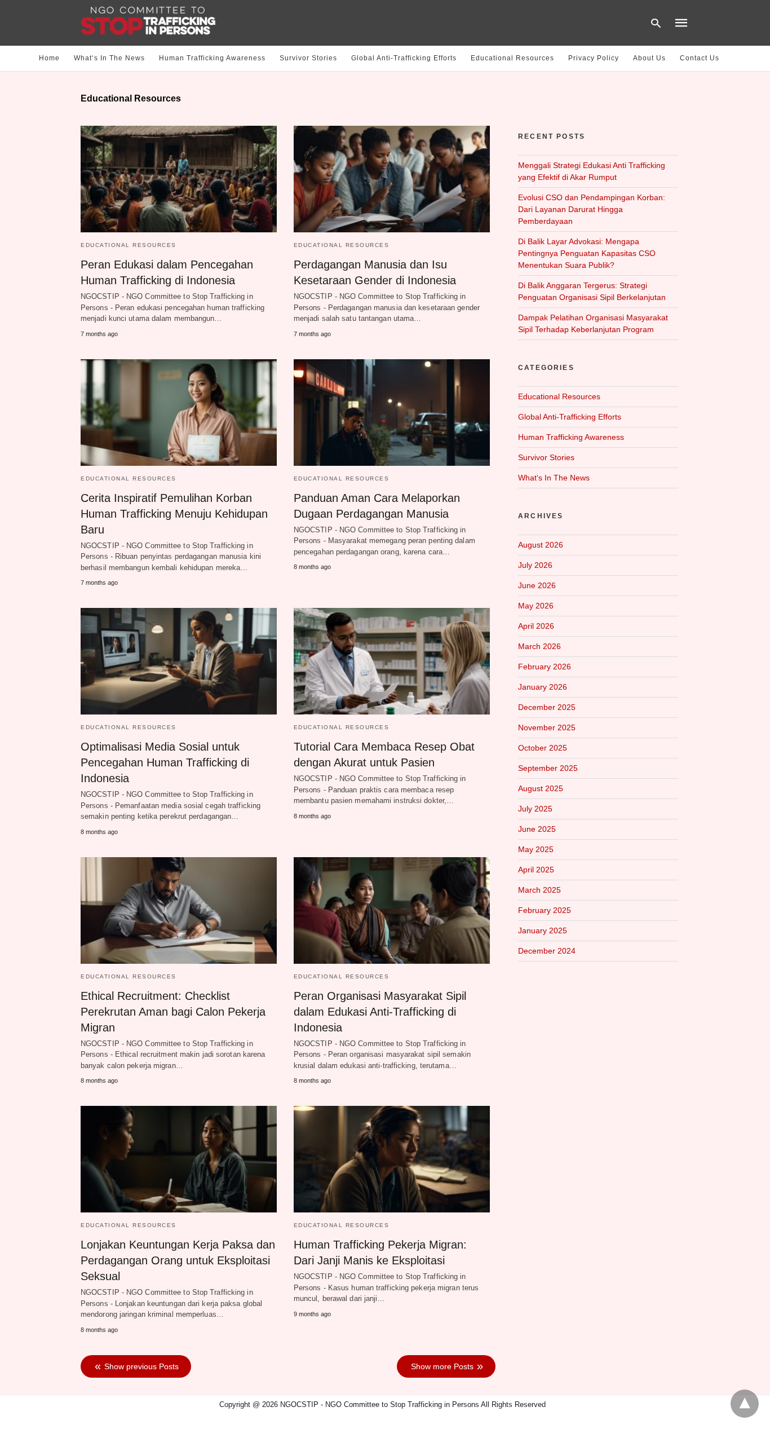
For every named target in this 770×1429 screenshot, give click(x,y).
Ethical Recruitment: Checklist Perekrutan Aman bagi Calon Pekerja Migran (173, 1012)
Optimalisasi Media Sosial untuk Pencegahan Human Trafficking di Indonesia (165, 762)
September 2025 (548, 768)
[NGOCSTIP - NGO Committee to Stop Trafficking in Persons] (148, 22)
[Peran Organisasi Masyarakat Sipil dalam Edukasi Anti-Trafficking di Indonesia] (392, 910)
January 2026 (542, 686)
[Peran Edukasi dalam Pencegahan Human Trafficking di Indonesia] (179, 179)
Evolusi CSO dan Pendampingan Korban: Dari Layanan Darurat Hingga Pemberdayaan (591, 209)
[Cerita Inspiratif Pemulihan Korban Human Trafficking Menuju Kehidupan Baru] (179, 412)
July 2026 (535, 565)
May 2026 (536, 605)
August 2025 (540, 788)
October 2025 (542, 747)
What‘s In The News (109, 58)
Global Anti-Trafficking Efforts (404, 58)
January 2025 (542, 930)
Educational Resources (512, 58)
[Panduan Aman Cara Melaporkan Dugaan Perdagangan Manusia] (392, 412)
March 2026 (539, 646)
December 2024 (547, 950)
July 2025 (535, 808)
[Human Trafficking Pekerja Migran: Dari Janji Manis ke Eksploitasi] (392, 1159)
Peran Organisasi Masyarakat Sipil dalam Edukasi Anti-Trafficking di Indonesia (380, 1012)
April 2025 (536, 869)
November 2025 (547, 727)
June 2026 (537, 585)
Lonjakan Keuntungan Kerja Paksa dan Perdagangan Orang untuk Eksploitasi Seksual (178, 1260)
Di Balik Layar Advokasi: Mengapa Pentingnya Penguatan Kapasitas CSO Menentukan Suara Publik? (587, 253)
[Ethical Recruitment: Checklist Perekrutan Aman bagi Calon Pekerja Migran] (179, 910)
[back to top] (745, 1404)
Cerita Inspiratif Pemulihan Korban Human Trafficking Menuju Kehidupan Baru (174, 514)
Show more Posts (442, 1366)
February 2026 (544, 666)
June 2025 (537, 828)
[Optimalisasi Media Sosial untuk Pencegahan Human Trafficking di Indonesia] (179, 661)
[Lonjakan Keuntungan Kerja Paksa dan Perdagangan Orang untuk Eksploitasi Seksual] (179, 1159)
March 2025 (539, 889)
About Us (649, 58)
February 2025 (544, 910)
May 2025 (536, 849)
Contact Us (699, 58)
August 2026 (540, 544)
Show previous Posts (141, 1366)
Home (49, 58)
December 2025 (547, 707)
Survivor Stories (308, 58)
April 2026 (536, 625)
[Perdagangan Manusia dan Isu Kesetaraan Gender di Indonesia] (392, 179)
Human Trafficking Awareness (212, 58)
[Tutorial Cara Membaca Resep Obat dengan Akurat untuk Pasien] (392, 661)
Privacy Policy (593, 58)
